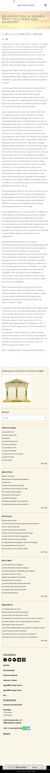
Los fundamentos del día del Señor (14, 590)
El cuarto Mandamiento (10, 593)
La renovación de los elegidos (12, 565)
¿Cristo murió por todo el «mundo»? (14, 631)
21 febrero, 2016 (24, 34)
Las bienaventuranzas (10, 441)
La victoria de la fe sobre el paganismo (15, 536)
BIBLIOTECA (7, 472)
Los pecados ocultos (9, 447)
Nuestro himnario (8, 476)
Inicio (4, 27)
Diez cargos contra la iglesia (12, 492)
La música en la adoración (11, 495)
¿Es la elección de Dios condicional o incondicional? (20, 637)
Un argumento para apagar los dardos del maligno (20, 542)
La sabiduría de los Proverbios (12, 454)
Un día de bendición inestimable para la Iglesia (18, 571)
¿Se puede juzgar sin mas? (11, 609)
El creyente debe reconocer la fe (13, 545)
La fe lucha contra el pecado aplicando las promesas (20, 524)
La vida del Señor (8, 432)
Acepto (34, 767)
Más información (21, 767)
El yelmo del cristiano (9, 520)
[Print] (8, 39)
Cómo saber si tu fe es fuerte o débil (15, 548)
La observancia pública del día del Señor (16, 583)
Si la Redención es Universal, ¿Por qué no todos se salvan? (22, 618)
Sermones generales (9, 435)
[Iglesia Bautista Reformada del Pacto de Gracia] (25, 5)
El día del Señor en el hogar (11, 580)
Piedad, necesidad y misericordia (13, 577)
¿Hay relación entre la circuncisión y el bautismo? (19, 634)
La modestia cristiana (9, 498)
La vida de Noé (7, 460)
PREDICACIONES (9, 428)
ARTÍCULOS (7, 516)
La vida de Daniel (8, 457)
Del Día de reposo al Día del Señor (14, 586)
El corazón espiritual (9, 444)
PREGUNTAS (12, 27)
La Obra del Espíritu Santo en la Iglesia (15, 568)
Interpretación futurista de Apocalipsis (15, 479)
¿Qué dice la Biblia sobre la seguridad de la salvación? (21, 621)
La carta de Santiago (9, 451)
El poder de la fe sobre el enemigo (14, 539)
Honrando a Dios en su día (11, 574)
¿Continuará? (6, 482)
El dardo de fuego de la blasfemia (14, 530)
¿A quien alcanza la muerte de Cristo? (15, 615)
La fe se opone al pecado (11, 527)
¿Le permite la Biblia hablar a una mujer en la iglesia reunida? (23, 628)
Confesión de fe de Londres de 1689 (14, 489)
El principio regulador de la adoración (15, 501)
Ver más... (44, 463)
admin (7, 34)
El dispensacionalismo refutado (13, 485)
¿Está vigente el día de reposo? (13, 625)
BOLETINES (7, 560)
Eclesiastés (6, 438)
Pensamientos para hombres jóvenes (15, 504)
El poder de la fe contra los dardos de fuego (17, 533)
